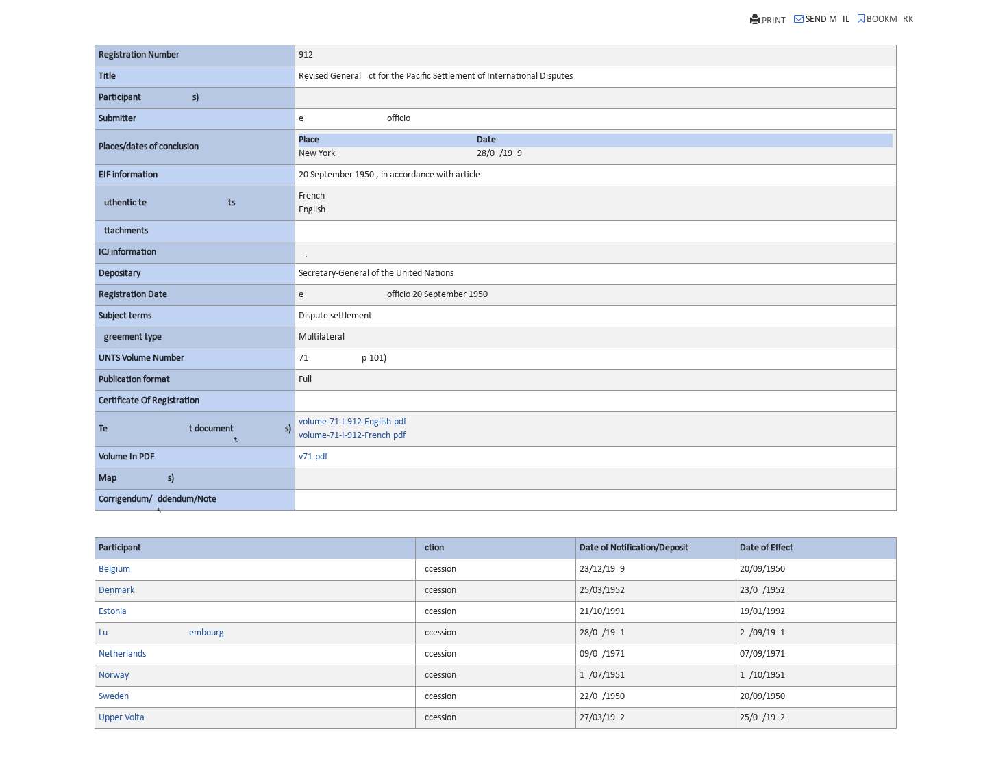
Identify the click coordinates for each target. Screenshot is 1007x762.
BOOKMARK (890, 19)
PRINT (774, 21)
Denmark (116, 590)
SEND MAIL (827, 19)
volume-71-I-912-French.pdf (352, 436)
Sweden (114, 696)
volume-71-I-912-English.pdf (352, 422)
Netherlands (122, 654)
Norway (114, 675)
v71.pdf (313, 457)
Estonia (113, 612)
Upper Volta (122, 718)
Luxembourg (161, 633)
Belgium (114, 569)
